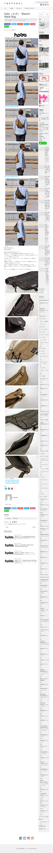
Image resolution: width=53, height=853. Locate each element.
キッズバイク (42, 329)
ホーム (5, 8)
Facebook (8, 24)
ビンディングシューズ (44, 343)
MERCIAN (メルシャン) (44, 430)
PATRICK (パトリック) (44, 741)
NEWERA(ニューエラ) (44, 711)
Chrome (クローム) (44, 569)
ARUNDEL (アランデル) (44, 515)
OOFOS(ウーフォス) (44, 721)
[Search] (47, 14)
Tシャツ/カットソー (44, 357)
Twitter (14, 24)
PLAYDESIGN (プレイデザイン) (44, 752)
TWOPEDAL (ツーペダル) (24, 848)
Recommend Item (43, 300)
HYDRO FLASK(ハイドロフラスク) (44, 610)
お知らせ (41, 316)
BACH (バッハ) (43, 526)
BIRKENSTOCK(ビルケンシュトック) (44, 535)
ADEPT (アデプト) (44, 505)
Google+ (20, 24)
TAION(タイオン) (44, 789)
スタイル (41, 348)
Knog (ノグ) (43, 627)
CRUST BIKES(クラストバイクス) (44, 414)
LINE (7, 26)
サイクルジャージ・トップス (43, 362)
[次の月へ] (48, 89)
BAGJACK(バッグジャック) (44, 529)
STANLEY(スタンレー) (43, 303)
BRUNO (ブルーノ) (44, 389)
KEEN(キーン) (43, 615)
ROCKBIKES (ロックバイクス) (44, 769)
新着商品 (41, 826)
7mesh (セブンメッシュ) (44, 499)
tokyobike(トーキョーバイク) (44, 805)
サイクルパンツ (43, 479)
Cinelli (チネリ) (43, 411)
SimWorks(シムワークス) (44, 775)
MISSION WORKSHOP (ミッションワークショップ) (44, 672)
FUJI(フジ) (42, 419)
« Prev (6, 527)
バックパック (43, 468)
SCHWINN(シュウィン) (44, 436)
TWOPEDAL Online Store (29, 8)
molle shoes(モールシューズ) (44, 689)
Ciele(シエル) (43, 574)
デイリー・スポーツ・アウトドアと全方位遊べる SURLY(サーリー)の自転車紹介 (43, 54)
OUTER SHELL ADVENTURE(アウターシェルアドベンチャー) (44, 728)
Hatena (27, 24)
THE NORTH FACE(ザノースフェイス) (44, 795)
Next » (34, 527)
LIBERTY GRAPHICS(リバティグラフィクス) (44, 642)
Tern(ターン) (43, 451)
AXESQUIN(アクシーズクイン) (44, 521)
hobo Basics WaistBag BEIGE (12, 106)
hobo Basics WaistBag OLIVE (11, 176)
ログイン (18, 524)
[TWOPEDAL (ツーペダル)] (15, 3)
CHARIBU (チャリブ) (44, 406)
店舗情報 (11, 8)
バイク (40, 376)
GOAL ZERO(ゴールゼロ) (44, 591)
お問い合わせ (18, 8)
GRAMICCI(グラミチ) (44, 597)
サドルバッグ (43, 456)
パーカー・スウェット (44, 371)
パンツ (40, 477)
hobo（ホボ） (8, 504)
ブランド (41, 496)
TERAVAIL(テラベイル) (44, 446)
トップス (41, 353)
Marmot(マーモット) (44, 649)
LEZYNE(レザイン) (44, 636)
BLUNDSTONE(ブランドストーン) (44, 546)
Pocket (33, 24)
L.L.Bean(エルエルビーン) (44, 630)
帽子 (40, 819)
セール (40, 351)
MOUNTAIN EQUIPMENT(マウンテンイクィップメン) (44, 696)
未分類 (14, 30)
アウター (41, 318)
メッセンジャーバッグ (44, 472)
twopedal (15, 497)
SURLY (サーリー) (44, 441)
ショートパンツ (43, 484)
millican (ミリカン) (44, 660)
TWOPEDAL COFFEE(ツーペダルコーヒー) (43, 310)
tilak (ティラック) (44, 801)
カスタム (41, 326)
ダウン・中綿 (43, 321)
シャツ (41, 367)
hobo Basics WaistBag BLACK (12, 37)
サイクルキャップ (44, 822)
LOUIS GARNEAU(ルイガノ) (44, 424)
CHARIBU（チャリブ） (44, 563)
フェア (40, 494)
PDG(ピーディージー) (44, 747)
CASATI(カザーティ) (44, 400)
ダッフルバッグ (43, 464)
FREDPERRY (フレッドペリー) (44, 586)
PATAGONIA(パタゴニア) (44, 735)
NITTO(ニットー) (44, 716)
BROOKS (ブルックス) (44, 552)
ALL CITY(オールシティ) (44, 379)
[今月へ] (46, 89)
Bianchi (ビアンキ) (44, 384)
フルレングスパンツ (44, 488)
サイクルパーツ (42, 334)
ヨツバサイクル (42, 816)
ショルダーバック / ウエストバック (44, 459)
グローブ (41, 332)
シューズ (41, 337)
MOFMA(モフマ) (44, 684)
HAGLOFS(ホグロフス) (44, 603)
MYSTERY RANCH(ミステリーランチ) (44, 704)
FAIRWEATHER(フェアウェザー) (44, 580)
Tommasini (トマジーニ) (44, 811)
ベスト (41, 324)
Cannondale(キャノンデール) (44, 395)
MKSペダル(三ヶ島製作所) (44, 679)
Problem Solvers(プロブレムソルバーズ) (44, 763)
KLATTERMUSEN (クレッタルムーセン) (44, 621)
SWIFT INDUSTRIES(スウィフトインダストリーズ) (44, 783)
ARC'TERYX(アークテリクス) (44, 509)
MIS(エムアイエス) (44, 664)
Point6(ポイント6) (44, 757)
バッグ (40, 453)
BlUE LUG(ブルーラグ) (44, 540)
